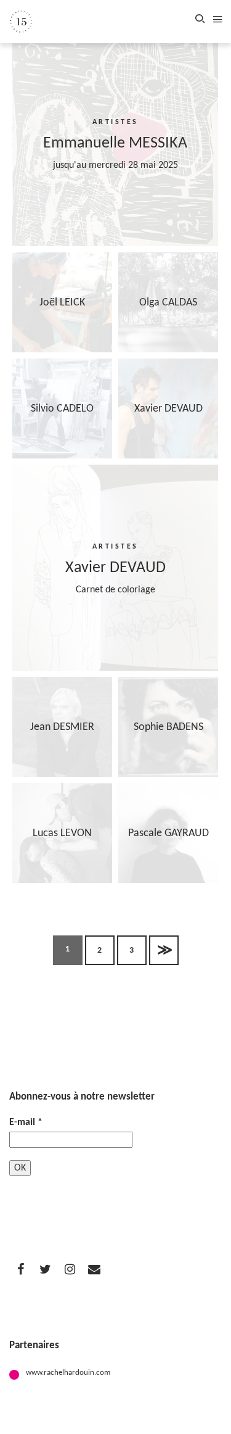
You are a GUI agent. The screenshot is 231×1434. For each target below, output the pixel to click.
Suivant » (164, 950)
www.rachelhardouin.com (68, 1373)
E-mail (26, 1122)
